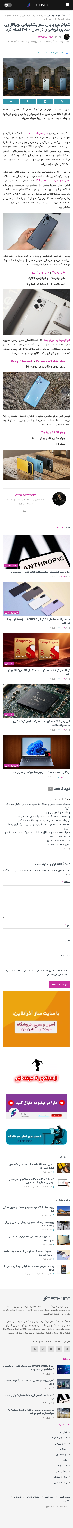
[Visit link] (36, 1019)
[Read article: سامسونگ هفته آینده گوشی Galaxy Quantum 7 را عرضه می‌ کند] (36, 599)
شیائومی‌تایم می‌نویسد (57, 340)
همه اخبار (49, 1497)
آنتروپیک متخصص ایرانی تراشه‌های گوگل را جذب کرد (40, 572)
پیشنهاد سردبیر (11, 565)
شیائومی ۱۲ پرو (40, 272)
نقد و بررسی (61, 1443)
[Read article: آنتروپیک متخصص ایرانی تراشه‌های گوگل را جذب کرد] (36, 552)
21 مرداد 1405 (47, 1172)
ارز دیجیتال (61, 1454)
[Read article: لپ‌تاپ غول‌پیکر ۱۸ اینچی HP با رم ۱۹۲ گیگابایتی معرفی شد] (63, 1240)
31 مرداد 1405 (47, 1215)
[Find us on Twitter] (67, 1349)
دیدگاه (65, 882)
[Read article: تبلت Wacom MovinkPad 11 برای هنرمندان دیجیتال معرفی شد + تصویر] (63, 1182)
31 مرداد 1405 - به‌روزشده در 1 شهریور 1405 (37, 1274)
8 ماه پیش (55, 799)
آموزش (63, 1449)
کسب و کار (62, 1465)
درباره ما (17, 1497)
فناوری (63, 1432)
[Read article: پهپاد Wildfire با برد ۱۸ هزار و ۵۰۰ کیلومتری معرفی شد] (63, 1211)
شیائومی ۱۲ (58, 272)
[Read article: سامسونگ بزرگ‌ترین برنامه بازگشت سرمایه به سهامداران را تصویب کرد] (63, 1413)
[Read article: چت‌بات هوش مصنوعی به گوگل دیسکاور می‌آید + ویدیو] (63, 1269)
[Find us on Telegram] (51, 1349)
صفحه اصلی (64, 1497)
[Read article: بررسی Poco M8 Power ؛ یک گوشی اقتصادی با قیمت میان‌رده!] (63, 1168)
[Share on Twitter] (28, 101)
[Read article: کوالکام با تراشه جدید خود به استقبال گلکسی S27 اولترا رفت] (36, 650)
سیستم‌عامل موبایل (36, 133)
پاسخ (66, 849)
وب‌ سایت (65, 955)
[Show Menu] (67, 5)
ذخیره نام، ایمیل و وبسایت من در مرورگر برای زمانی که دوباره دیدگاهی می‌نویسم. (36, 972)
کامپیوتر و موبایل (54, 15)
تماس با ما (65, 1500)
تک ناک (67, 15)
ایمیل (66, 940)
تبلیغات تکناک (33, 1497)
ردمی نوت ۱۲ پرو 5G (22, 361)
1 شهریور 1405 (53, 576)
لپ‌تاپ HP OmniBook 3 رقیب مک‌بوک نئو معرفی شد (41, 772)
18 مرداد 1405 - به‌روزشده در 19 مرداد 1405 (37, 1187)
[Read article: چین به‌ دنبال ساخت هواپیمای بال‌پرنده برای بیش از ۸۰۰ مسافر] (63, 1225)
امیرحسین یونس (46, 36)
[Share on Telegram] (45, 101)
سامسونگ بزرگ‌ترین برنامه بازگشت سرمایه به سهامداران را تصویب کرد (31, 1411)
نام (67, 925)
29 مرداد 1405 (47, 1230)
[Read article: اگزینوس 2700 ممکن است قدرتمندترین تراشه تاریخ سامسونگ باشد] (36, 701)
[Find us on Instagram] (43, 1349)
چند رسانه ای (60, 1482)
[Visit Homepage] (38, 5)
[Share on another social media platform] (11, 101)
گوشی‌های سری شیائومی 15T (52, 180)
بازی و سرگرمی (60, 1477)
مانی (63, 576)
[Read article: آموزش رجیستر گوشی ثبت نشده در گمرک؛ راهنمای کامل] (63, 1384)
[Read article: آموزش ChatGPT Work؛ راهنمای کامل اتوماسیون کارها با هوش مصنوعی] (63, 1369)
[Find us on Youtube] (59, 1349)
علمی (64, 1460)
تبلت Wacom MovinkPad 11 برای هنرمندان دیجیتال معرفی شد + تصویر (31, 1181)
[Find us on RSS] (34, 1349)
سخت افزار (9, 664)
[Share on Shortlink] (62, 101)
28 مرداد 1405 (47, 1245)
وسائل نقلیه (61, 1471)
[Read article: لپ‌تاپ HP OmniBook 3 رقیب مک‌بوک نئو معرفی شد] (36, 752)
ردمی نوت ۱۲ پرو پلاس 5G (50, 361)
